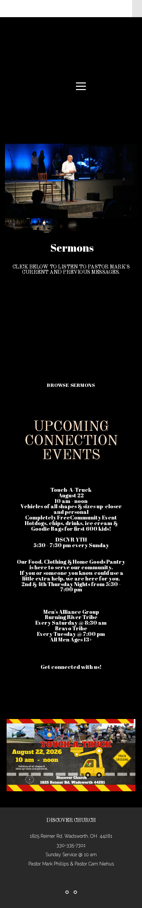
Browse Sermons (71, 385)
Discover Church (81, 60)
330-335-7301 (71, 845)
